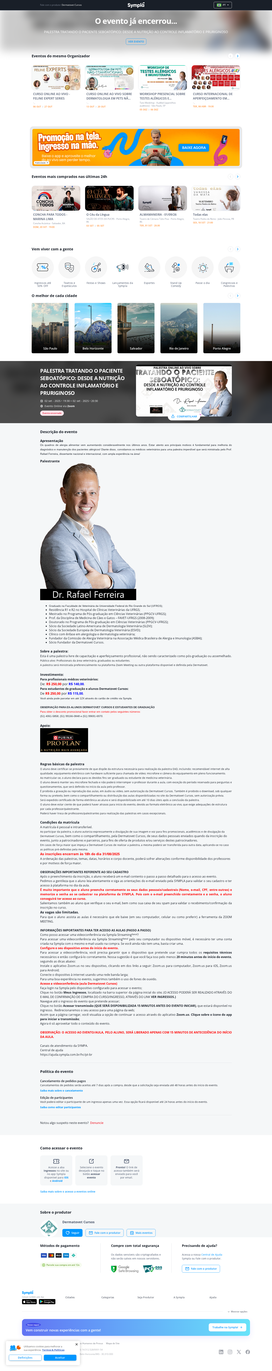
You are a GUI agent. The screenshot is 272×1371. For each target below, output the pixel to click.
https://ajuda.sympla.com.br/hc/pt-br (66, 1055)
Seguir (75, 1233)
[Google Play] (47, 1301)
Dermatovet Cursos (72, 5)
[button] (15, 1348)
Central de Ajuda (211, 1254)
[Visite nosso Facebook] (248, 1352)
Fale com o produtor (107, 1233)
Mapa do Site (113, 1343)
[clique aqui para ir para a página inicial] (136, 5)
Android (57, 1181)
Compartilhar (187, 416)
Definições (25, 1357)
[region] (43, 1353)
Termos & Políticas (53, 1350)
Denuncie (96, 1123)
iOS (66, 1177)
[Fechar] (77, 1344)
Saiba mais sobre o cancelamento (61, 1090)
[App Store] (29, 1301)
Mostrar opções (239, 1311)
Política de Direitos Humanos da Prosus (83, 1343)
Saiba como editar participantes (60, 1107)
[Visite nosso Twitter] (239, 1352)
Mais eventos (144, 1233)
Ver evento (136, 41)
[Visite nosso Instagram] (230, 1352)
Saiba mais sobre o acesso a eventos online (67, 1191)
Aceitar (60, 1357)
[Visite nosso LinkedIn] (221, 1352)
